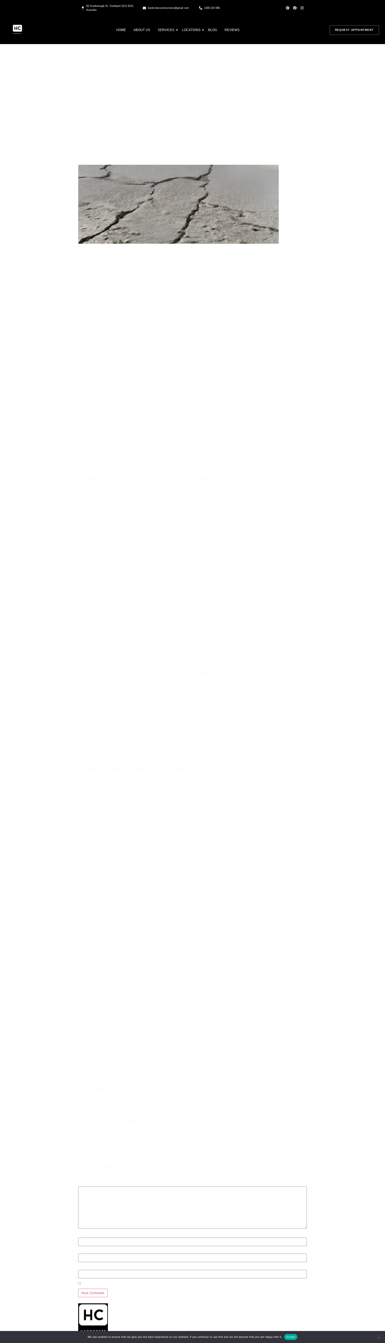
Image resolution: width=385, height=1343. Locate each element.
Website (84, 1267)
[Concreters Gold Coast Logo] (17, 29)
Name (84, 1235)
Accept (290, 1336)
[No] (378, 1337)
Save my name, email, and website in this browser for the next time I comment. (142, 1284)
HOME (121, 30)
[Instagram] (302, 8)
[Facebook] (295, 8)
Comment (87, 1184)
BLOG (212, 30)
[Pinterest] (287, 8)
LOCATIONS (191, 30)
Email (83, 1251)
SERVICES (166, 30)
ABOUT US (142, 30)
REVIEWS (232, 30)
